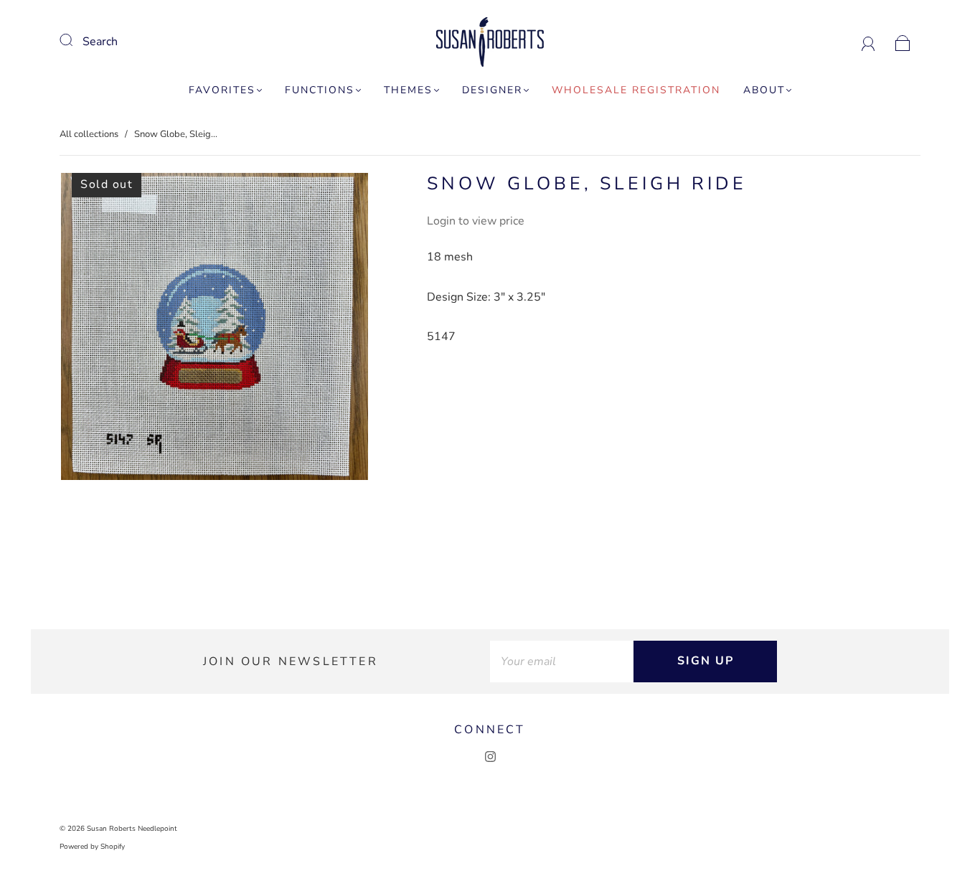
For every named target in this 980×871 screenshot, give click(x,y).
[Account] (868, 42)
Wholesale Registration (636, 90)
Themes (408, 90)
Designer (492, 90)
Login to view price (475, 221)
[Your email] (561, 661)
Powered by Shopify (92, 847)
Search (100, 42)
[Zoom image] (215, 329)
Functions (319, 90)
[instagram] (490, 757)
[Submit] (75, 40)
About (764, 90)
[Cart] (902, 42)
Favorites (222, 90)
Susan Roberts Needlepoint (132, 829)
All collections (89, 134)
